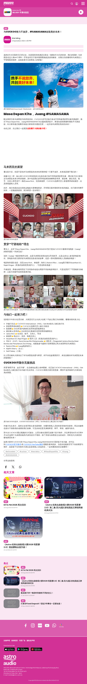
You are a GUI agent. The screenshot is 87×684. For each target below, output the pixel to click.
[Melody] (9, 3)
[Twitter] (13, 466)
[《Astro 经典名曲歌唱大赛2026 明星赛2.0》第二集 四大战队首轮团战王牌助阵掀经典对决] (63, 488)
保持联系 (14, 640)
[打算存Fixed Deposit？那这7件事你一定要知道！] (11, 603)
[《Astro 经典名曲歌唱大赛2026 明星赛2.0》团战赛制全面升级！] (23, 528)
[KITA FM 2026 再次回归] (23, 488)
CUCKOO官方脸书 (13, 444)
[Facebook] (6, 466)
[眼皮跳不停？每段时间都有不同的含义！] (11, 592)
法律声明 (7, 640)
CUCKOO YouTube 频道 (33, 444)
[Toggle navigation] (83, 3)
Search (71, 3)
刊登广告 (22, 640)
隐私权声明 (31, 640)
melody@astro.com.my (15, 675)
